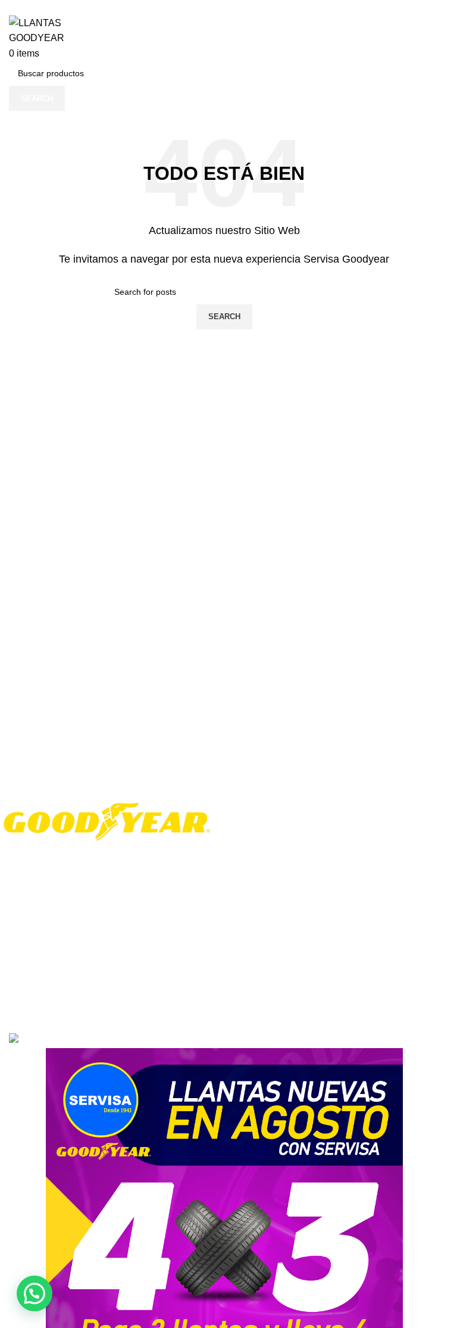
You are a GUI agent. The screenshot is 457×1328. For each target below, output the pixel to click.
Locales (23, 937)
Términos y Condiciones (201, 916)
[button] (34, 1293)
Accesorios (324, 846)
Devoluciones (181, 977)
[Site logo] (62, 29)
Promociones (33, 957)
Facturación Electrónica (347, 957)
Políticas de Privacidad (198, 937)
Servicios (320, 867)
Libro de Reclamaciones (349, 937)
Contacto (26, 977)
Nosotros (26, 916)
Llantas (317, 826)
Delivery (171, 957)
